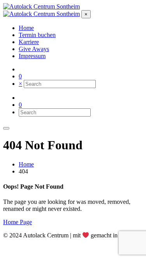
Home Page (17, 222)
